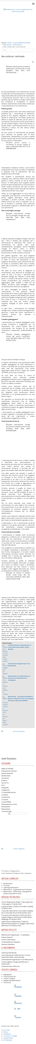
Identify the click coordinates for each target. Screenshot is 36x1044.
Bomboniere (5, 776)
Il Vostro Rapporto (10, 870)
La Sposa (4, 795)
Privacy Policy (5, 1030)
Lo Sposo (4, 799)
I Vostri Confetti (9, 978)
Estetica (4, 780)
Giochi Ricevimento (8, 758)
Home (5, 1032)
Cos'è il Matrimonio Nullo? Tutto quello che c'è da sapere (17, 903)
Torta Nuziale (6, 811)
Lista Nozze (5, 797)
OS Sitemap (7, 1040)
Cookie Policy (8, 1038)
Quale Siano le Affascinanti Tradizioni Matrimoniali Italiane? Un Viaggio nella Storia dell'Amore (17, 924)
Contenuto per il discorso (10, 966)
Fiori (3, 785)
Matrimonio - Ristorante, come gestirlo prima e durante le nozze (17, 892)
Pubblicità (6, 1034)
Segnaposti (7, 974)
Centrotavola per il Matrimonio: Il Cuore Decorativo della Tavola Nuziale (19, 647)
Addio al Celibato (7, 769)
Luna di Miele (6, 802)
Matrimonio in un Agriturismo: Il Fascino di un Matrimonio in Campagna (19, 678)
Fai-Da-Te (5, 783)
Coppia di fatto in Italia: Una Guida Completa (17, 907)
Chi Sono (6, 885)
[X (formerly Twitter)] (33, 62)
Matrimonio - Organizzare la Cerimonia (17, 889)
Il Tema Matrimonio (8, 792)
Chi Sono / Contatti (10, 1036)
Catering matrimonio (10, 887)
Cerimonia (5, 778)
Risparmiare (5, 809)
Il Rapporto (5, 790)
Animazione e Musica (9, 771)
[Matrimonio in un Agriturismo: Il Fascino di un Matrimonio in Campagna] (5, 685)
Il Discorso (7, 982)
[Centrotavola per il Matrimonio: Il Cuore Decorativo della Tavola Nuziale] (5, 653)
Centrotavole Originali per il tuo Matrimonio (17, 959)
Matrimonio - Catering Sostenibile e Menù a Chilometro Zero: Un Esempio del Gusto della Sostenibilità (21, 698)
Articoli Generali (7, 773)
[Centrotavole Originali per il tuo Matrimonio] (5, 669)
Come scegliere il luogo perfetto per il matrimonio (15, 963)
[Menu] (33, 4)
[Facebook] (28, 62)
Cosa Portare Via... (9, 976)
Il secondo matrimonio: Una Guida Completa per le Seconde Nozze (17, 912)
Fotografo (5, 788)
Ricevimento (5, 807)
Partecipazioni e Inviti (9, 804)
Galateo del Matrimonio (11, 980)
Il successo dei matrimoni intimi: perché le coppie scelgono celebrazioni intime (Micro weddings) (16, 917)
